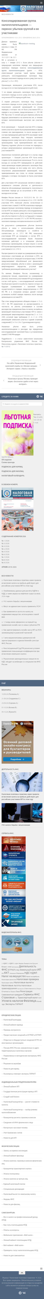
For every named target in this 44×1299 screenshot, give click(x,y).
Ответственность (30, 988)
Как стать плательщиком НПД (15, 1225)
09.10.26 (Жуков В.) (9, 712)
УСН (39, 998)
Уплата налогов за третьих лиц (16, 1179)
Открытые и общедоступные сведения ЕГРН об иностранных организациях (22, 1041)
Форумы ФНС (9, 1199)
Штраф (38, 1001)
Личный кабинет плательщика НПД (17, 1240)
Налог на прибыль (32, 976)
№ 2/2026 (5, 543)
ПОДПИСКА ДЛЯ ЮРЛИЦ (12, 466)
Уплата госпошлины (11, 1173)
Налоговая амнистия (9, 979)
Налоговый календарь (12, 1019)
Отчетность (6, 991)
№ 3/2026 (5, 546)
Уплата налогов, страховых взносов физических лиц (22, 1162)
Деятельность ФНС (19, 968)
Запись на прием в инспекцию (15, 1150)
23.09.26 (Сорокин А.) (10, 703)
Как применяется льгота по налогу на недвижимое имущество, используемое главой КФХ (20, 614)
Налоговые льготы (11, 985)
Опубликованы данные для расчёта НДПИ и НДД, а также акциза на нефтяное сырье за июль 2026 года (21, 594)
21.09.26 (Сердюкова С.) (11, 698)
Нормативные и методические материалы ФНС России (21, 1057)
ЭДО (3, 1004)
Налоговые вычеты (24, 982)
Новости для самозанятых (14, 1255)
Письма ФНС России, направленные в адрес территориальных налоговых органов (20, 1049)
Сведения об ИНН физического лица (18, 1122)
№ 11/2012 (6, 346)
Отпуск (38, 988)
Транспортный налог (28, 997)
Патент (13, 991)
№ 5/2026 (5, 551)
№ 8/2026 (5, 560)
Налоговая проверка (28, 979)
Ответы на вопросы (11, 1230)
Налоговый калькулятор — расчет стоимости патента (20, 1103)
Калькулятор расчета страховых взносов (20, 1117)
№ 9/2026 (5, 562)
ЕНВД (17, 970)
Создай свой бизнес (11, 1096)
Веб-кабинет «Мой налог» (14, 1245)
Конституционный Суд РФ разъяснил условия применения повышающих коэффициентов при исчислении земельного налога (21, 651)
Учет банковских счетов (13, 1132)
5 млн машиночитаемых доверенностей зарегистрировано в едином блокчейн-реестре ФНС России (20, 640)
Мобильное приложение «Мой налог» (18, 1235)
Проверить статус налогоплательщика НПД (21, 1250)
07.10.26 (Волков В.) (9, 707)
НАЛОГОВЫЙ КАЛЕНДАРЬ (13, 475)
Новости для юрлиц (11, 1068)
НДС (27, 973)
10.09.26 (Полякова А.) (10, 694)
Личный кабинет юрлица (13, 1024)
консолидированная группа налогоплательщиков (22, 69)
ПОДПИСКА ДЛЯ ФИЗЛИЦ (13, 471)
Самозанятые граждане (12, 994)
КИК (3, 973)
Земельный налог (28, 969)
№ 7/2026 (5, 557)
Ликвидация (13, 973)
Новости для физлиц (12, 1204)
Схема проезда (8, 462)
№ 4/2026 (5, 549)
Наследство (20, 989)
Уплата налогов (12, 1000)
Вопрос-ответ (7, 966)
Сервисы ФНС (31, 994)
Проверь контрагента (12, 1030)
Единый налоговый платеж (14, 1184)
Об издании (7, 459)
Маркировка (20, 973)
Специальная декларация (14, 1189)
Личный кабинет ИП (11, 1086)
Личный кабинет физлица (14, 1155)
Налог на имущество (14, 976)
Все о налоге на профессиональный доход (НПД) (19, 1218)
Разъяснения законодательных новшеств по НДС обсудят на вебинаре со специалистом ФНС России (21, 662)
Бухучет (35, 963)
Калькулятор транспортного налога (17, 1168)
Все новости (7, 14)
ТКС (16, 998)
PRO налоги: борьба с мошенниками (18, 601)
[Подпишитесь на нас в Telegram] (37, 396)
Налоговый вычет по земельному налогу (20, 1194)
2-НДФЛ (4, 963)
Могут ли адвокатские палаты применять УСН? (22, 606)
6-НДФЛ (16, 963)
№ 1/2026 (5, 540)
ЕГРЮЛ (11, 969)
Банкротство (28, 963)
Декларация (15, 967)
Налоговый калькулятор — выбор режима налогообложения (19, 1111)
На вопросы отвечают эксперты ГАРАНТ (20, 1073)
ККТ (6, 973)
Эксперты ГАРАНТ (14, 1004)
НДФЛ (33, 973)
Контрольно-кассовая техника (15, 1127)
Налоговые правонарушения (17, 987)
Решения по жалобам (12, 1063)
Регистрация (26, 991)
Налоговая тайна (7, 982)
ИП (39, 970)
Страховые (8, 997)
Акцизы (21, 963)
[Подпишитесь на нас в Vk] (41, 396)
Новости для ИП (10, 1138)
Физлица (29, 1000)
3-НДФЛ (10, 963)
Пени (18, 991)
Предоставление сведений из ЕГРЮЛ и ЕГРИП (22, 1035)
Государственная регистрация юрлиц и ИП (20, 1091)
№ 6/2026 (5, 554)
